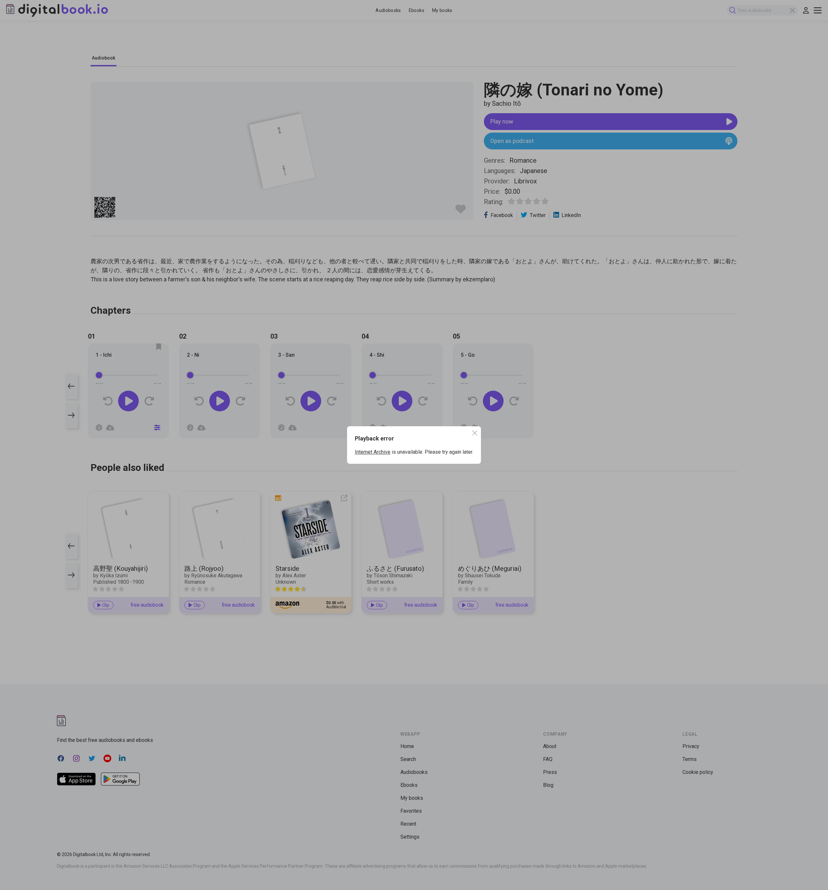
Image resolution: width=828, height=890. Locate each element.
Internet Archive (372, 452)
